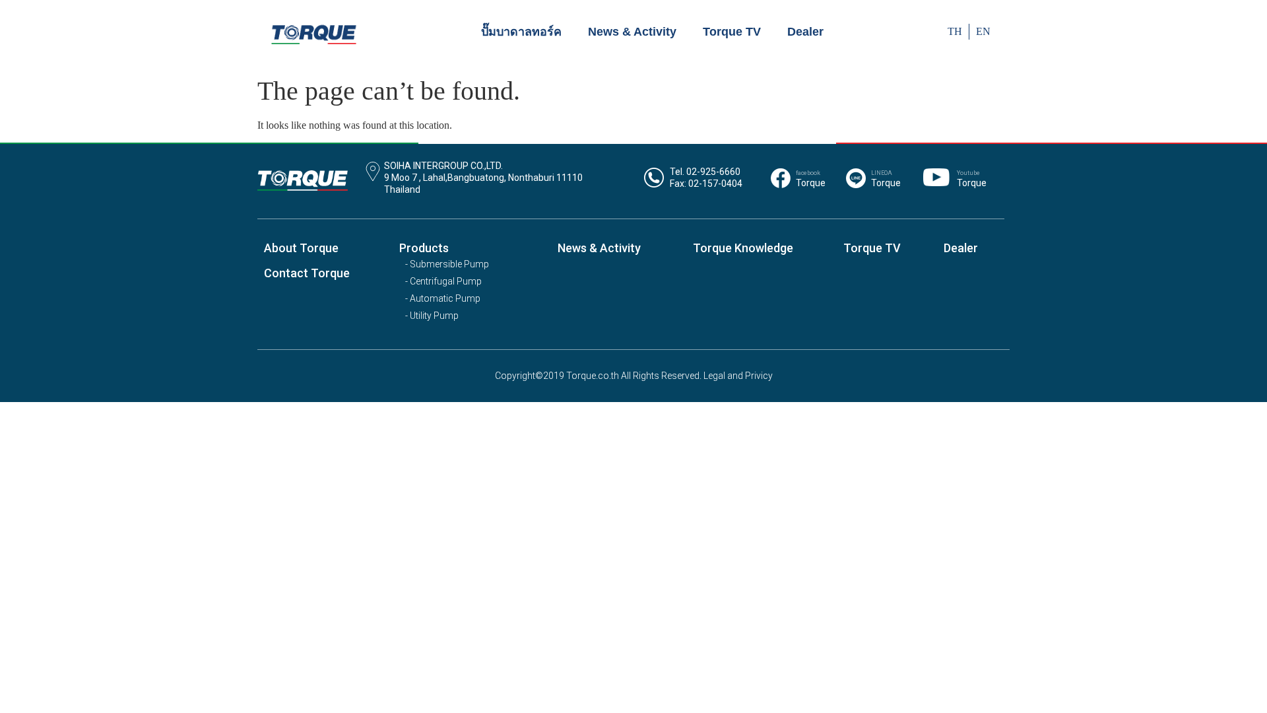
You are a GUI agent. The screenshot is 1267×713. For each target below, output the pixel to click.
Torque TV (732, 31)
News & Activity (632, 31)
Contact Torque (307, 273)
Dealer (805, 31)
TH (955, 31)
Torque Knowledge (743, 248)
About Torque (301, 248)
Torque (811, 183)
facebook (808, 173)
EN (983, 31)
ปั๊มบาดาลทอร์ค (521, 31)
